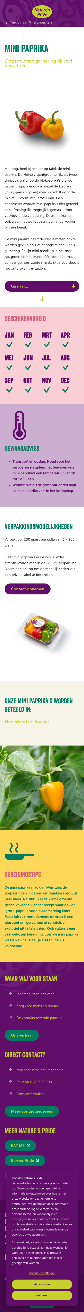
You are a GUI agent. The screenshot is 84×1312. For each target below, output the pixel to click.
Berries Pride (22, 1160)
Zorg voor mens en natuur (37, 1006)
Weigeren (42, 1295)
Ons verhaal (22, 1035)
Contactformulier (30, 1094)
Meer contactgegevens (32, 1111)
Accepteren (42, 1284)
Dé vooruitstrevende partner (39, 1018)
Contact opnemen (27, 589)
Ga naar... (19, 286)
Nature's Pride (42, 12)
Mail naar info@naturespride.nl (40, 1070)
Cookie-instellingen (42, 1273)
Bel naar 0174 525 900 (34, 1082)
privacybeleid (20, 1229)
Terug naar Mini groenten (31, 22)
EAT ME (18, 1145)
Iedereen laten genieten (35, 994)
